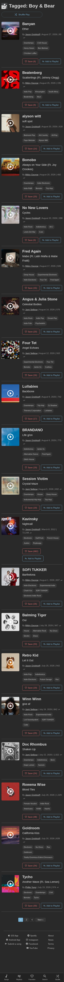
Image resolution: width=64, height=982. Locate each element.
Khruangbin (40, 92)
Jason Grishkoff (32, 34)
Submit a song (14, 944)
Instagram (33, 940)
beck (53, 760)
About (51, 935)
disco (35, 636)
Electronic (28, 538)
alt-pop (54, 135)
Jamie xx (37, 367)
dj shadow (52, 405)
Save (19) (32, 467)
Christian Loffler (30, 53)
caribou (48, 367)
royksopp (37, 543)
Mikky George (31, 83)
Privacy (50, 948)
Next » (40, 920)
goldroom (28, 852)
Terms (51, 944)
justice (26, 543)
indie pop (28, 92)
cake (26, 725)
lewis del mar (29, 232)
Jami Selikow (31, 309)
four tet (43, 280)
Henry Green (29, 48)
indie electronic (43, 183)
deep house (29, 275)
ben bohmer (43, 48)
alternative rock (39, 631)
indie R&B (28, 188)
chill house (42, 43)
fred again (54, 280)
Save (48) (32, 817)
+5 (32, 920)
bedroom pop (29, 135)
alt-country (43, 135)
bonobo (39, 188)
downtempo (29, 43)
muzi (39, 97)
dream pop (52, 318)
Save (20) (32, 196)
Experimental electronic (47, 275)
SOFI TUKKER (42, 591)
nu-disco (53, 631)
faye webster (29, 140)
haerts (47, 809)
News (50, 940)
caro (41, 232)
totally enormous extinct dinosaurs (38, 857)
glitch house (29, 459)
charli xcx (28, 591)
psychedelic (40, 323)
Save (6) (32, 61)
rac (57, 679)
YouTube (33, 948)
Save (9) (32, 105)
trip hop (49, 188)
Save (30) (32, 906)
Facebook (33, 944)
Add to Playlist (51, 61)
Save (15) (32, 288)
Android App (14, 940)
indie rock (28, 227)
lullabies (48, 411)
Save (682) (33, 551)
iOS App (14, 935)
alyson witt (43, 140)
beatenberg (28, 97)
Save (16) (32, 375)
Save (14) (32, 148)
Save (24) (32, 773)
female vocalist (30, 804)
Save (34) (32, 865)
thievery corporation (32, 411)
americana (28, 809)
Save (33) (32, 644)
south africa (53, 92)
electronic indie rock (32, 596)
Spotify (33, 935)
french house (53, 538)
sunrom (41, 765)
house (40, 494)
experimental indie (47, 585)
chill (51, 892)
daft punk (39, 538)
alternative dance (31, 454)
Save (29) (32, 733)
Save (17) (32, 419)
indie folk (28, 323)
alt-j (51, 227)
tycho (36, 898)
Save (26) (32, 604)
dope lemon (29, 765)
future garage (46, 679)
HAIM (38, 809)
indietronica (41, 227)
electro (26, 636)
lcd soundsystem (31, 720)
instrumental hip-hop (32, 500)
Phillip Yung (30, 887)
